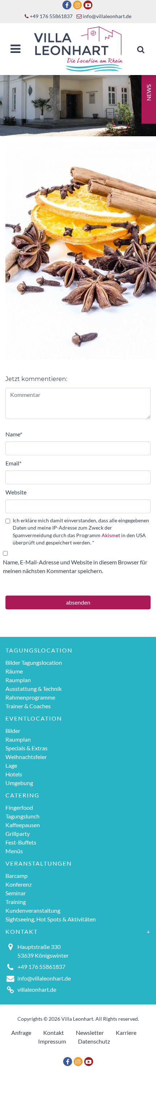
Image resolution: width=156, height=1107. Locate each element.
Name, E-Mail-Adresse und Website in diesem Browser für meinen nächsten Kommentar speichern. (75, 566)
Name (13, 434)
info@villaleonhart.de (106, 16)
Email (13, 463)
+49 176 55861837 (51, 16)
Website (15, 492)
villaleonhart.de (36, 989)
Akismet (111, 535)
